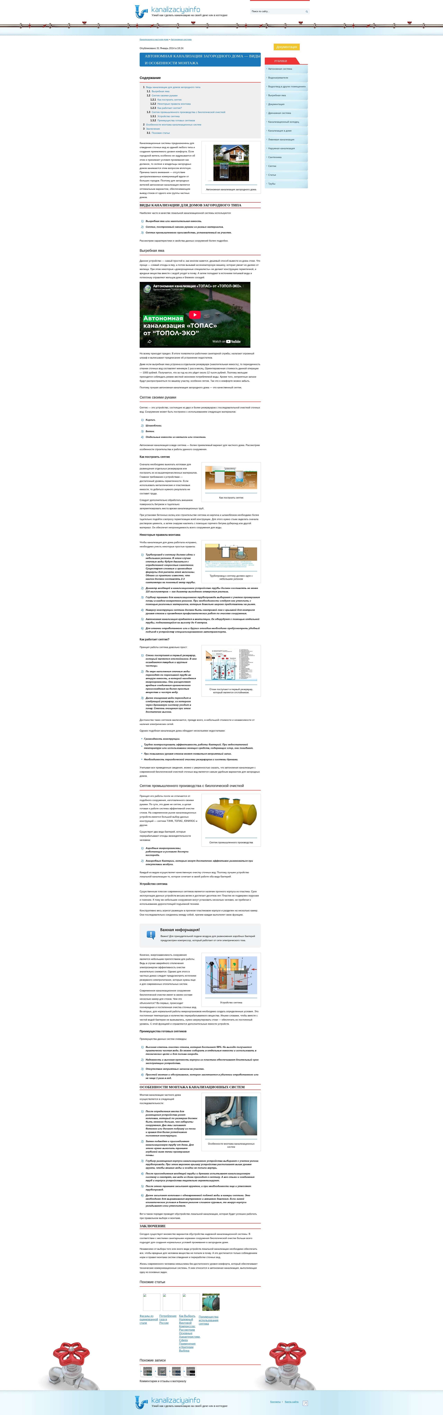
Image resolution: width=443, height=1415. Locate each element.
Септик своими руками (162, 95)
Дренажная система (279, 113)
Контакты (275, 1401)
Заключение (151, 128)
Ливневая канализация (281, 139)
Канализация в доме (280, 130)
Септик (272, 166)
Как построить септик (166, 99)
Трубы (271, 183)
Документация (287, 47)
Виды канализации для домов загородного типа (171, 87)
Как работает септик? (166, 108)
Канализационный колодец (283, 121)
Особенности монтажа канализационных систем (172, 124)
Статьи (272, 174)
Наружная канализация (281, 148)
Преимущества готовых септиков (172, 120)
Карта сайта (292, 1401)
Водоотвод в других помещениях (287, 86)
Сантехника (275, 157)
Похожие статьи (158, 133)
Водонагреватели (278, 77)
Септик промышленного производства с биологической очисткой (186, 112)
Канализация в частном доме (154, 39)
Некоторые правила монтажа (170, 103)
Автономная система (181, 39)
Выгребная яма (158, 91)
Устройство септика (165, 116)
